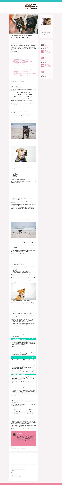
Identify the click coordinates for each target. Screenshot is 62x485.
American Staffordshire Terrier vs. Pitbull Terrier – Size (21, 65)
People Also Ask (15, 72)
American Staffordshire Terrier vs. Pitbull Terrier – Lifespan (22, 69)
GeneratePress (37, 483)
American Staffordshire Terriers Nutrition (20, 62)
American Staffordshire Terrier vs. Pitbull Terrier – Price (21, 71)
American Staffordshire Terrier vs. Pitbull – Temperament (22, 58)
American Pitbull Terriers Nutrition (19, 63)
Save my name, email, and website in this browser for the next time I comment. (23, 473)
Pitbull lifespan (13, 278)
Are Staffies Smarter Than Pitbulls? (19, 76)
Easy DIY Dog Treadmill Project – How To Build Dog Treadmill (18, 448)
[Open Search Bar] (44, 12)
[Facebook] (30, 1)
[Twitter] (31, 1)
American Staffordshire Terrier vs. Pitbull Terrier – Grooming (22, 70)
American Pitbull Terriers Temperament (20, 60)
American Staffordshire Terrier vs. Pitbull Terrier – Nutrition (22, 61)
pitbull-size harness (16, 219)
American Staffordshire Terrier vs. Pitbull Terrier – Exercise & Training (24, 64)
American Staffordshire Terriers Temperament (21, 59)
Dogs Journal (13, 447)
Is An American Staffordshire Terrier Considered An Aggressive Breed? (25, 75)
